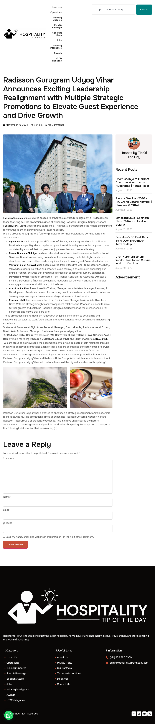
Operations (56, 12)
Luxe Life (57, 7)
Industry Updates (57, 18)
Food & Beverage (57, 26)
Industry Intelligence (56, 46)
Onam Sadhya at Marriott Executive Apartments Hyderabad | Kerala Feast (132, 182)
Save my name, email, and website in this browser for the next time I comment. (50, 537)
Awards (58, 53)
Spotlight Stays (57, 33)
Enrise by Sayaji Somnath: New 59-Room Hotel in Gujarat (132, 221)
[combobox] (113, 10)
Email (6, 510)
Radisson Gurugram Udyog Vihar (20, 218)
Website (7, 523)
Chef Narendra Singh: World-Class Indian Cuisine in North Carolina (132, 260)
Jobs (59, 40)
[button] (8, 715)
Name (7, 497)
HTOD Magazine (57, 59)
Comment (9, 458)
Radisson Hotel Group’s (15, 225)
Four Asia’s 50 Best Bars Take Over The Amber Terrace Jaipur (131, 240)
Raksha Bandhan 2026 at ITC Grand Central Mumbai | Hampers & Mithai (133, 202)
